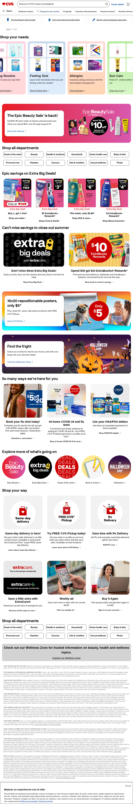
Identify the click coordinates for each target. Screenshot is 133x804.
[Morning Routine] (15, 50)
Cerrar (128, 786)
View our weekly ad (65, 610)
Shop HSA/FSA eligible (109, 433)
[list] (66, 67)
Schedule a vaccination (21, 438)
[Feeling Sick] (38, 50)
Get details (117, 752)
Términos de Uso (46, 801)
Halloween (119, 483)
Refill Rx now (109, 545)
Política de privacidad (29, 801)
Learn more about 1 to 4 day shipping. (47, 725)
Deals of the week (66, 483)
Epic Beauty (12, 483)
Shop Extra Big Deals (32, 282)
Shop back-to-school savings (98, 282)
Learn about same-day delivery (21, 550)
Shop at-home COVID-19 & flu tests (65, 441)
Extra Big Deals (39, 483)
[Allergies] (78, 50)
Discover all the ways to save (22, 610)
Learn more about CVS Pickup (65, 547)
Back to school (92, 483)
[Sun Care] (117, 50)
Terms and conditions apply (65, 778)
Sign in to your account (108, 610)
